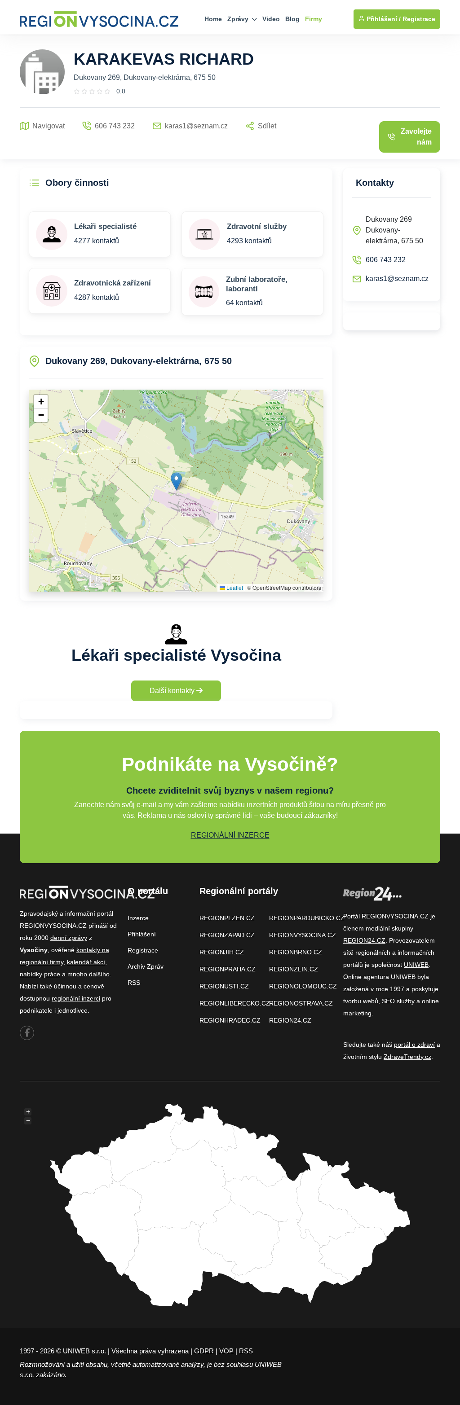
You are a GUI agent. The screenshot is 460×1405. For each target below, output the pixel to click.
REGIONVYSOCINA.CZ (302, 935)
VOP (226, 1351)
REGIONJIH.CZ (221, 952)
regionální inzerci (76, 998)
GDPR (204, 1351)
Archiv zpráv (146, 966)
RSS (134, 982)
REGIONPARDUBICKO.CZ (307, 918)
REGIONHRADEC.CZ (230, 1020)
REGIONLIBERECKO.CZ (234, 1003)
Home (213, 18)
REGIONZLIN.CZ (293, 969)
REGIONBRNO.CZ (295, 952)
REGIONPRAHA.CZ (227, 969)
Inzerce (138, 918)
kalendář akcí (86, 962)
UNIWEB (416, 964)
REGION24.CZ (290, 1020)
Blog (292, 18)
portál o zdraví (414, 1044)
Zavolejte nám (416, 136)
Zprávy (238, 18)
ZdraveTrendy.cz (407, 1056)
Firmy (313, 18)
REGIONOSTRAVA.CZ (301, 1003)
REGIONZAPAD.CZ (227, 935)
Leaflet (234, 587)
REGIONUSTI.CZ (224, 986)
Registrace (418, 18)
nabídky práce (40, 974)
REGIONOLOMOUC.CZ (303, 986)
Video (271, 18)
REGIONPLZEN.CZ (227, 918)
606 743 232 (386, 259)
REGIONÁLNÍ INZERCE (230, 835)
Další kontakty (173, 690)
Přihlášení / (383, 18)
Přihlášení (142, 934)
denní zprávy (68, 937)
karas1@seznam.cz (397, 278)
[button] (176, 481)
